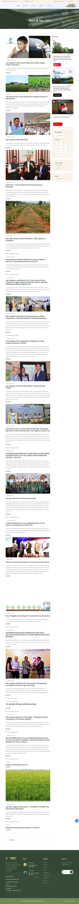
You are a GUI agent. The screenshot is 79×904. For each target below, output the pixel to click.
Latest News (60, 135)
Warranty (45, 880)
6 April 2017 (11, 559)
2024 (59, 142)
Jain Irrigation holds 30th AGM (17, 140)
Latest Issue (59, 165)
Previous (12, 840)
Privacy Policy (46, 882)
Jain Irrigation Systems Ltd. (37, 901)
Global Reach (46, 872)
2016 (59, 151)
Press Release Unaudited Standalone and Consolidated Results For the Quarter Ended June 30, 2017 (25, 260)
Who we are (25, 5)
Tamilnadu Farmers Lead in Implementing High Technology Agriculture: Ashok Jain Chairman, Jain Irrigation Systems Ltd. (28, 430)
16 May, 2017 (11, 451)
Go (71, 872)
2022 (59, 145)
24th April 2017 (11, 520)
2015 (63, 151)
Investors (45, 870)
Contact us (49, 5)
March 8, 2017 (11, 630)
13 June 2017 (11, 383)
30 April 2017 (11, 495)
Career (44, 867)
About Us (45, 862)
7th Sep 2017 (11, 182)
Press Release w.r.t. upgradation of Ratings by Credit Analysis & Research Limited (25, 342)
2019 (59, 148)
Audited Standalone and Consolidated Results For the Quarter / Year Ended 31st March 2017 (25, 524)
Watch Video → (57, 124)
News (41, 16)
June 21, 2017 (11, 313)
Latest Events (60, 178)
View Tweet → (57, 95)
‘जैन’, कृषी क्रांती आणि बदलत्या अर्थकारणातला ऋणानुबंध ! (21, 704)
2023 (64, 142)
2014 (68, 151)
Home (18, 5)
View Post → (57, 64)
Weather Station (46, 875)
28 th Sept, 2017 (12, 137)
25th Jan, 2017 (12, 735)
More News (36, 877)
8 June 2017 (11, 426)
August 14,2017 (12, 256)
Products (34, 5)
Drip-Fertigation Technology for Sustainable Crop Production (28, 616)
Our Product (46, 865)
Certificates (45, 877)
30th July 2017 (11, 277)
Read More (8, 72)
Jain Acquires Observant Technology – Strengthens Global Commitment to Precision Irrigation (27, 718)
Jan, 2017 (10, 804)
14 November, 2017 (12, 60)
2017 (9, 94)
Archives (58, 168)
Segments (41, 5)
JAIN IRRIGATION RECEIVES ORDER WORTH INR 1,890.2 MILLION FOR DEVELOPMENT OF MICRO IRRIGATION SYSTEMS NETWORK (28, 635)
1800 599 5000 (70, 1)
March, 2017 (11, 613)
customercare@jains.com (60, 1)
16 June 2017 (11, 338)
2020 (68, 145)
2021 (63, 145)
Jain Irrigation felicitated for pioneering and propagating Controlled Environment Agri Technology (26, 684)
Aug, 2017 (11, 236)
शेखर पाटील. (16, 701)
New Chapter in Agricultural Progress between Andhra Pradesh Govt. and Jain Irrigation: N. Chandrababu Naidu (26, 317)
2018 (63, 148)
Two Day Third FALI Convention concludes (21, 498)
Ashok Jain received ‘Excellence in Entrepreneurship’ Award (27, 562)
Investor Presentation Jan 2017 (17, 765)
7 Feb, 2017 (11, 714)
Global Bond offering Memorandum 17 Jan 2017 (23, 828)
